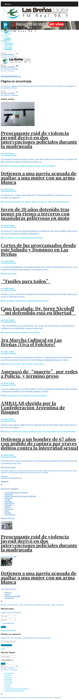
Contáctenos (9, 598)
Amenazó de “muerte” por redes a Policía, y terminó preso (39, 373)
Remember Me (8, 623)
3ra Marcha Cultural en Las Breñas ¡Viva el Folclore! (31, 342)
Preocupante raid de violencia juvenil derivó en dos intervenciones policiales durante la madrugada (39, 139)
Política (7, 507)
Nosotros (8, 4)
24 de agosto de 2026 (8, 155)
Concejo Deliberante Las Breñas (16, 493)
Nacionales (8, 47)
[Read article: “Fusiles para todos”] (39, 273)
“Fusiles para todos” (25, 281)
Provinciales (9, 43)
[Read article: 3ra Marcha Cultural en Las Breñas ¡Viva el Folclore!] (39, 332)
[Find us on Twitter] (1, 46)
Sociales (7, 41)
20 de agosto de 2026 (8, 457)
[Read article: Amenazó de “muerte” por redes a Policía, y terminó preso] (39, 364)
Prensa (7, 594)
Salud (7, 511)
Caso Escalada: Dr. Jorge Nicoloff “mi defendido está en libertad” (38, 310)
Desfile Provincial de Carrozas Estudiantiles (20, 496)
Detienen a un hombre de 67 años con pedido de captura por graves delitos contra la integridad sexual (39, 443)
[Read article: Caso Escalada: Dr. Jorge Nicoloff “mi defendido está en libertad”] (39, 301)
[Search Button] (17, 66)
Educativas (8, 49)
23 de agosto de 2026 (8, 191)
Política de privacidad (12, 596)
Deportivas (8, 45)
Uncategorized (10, 515)
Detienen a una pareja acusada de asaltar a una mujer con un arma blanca (38, 177)
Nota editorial (10, 504)
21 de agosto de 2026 (8, 263)
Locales (7, 38)
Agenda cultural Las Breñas (14, 691)
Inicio (3, 76)
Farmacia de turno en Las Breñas (16, 689)
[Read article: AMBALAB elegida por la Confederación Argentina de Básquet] (39, 395)
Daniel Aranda (9, 153)
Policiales (8, 33)
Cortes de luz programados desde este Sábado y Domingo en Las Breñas (38, 249)
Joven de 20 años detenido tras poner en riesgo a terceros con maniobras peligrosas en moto (35, 213)
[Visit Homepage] (36, 19)
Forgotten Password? (8, 630)
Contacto (8, 687)
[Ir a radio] (40, 29)
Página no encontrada (13, 76)
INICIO (7, 23)
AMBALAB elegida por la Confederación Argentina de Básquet (33, 407)
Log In (3, 649)
